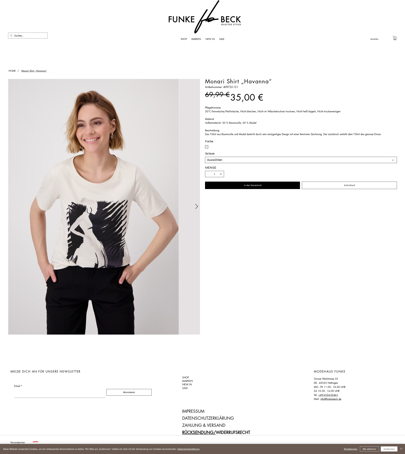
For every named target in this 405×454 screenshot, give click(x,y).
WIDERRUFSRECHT (233, 432)
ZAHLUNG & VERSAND (203, 425)
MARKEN (187, 381)
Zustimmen (389, 449)
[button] (395, 38)
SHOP (185, 377)
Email (18, 386)
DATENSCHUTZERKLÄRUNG (208, 418)
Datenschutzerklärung (188, 449)
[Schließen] (401, 448)
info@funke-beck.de (330, 399)
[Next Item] (196, 206)
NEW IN (187, 384)
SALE (185, 388)
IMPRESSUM (193, 411)
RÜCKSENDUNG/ (199, 432)
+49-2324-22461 (328, 395)
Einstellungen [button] (350, 449)
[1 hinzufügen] (221, 174)
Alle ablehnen (369, 449)
